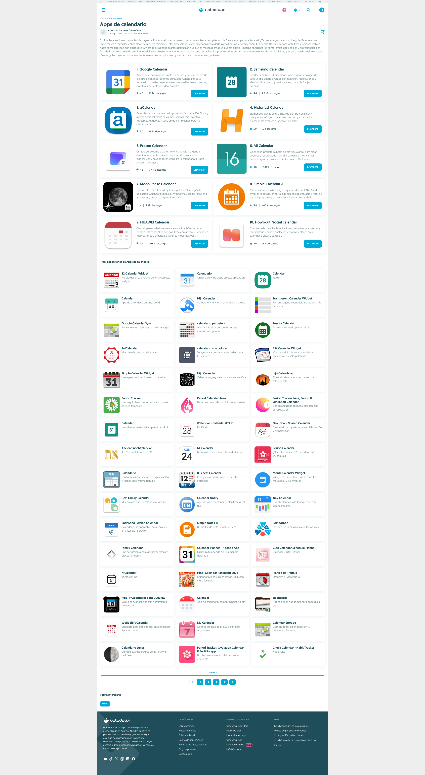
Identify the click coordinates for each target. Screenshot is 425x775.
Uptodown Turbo (239, 744)
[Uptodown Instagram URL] (122, 759)
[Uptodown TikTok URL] (111, 759)
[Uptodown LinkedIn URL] (128, 759)
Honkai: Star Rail (135, 1)
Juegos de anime (176, 1)
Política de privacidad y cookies (290, 730)
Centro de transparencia (191, 739)
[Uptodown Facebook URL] (133, 759)
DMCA (277, 744)
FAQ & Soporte (234, 749)
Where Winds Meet (213, 1)
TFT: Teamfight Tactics (115, 1)
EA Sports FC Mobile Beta (156, 1)
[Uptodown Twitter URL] (117, 759)
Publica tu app (233, 730)
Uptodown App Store (237, 725)
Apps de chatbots (293, 1)
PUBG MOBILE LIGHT (194, 1)
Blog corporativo (187, 749)
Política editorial (187, 735)
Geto (320, 1)
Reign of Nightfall (257, 1)
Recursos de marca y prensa (193, 744)
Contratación (185, 753)
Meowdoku (309, 1)
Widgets (105, 704)
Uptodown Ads (234, 739)
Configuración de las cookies (288, 735)
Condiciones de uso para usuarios (291, 725)
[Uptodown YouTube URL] (105, 759)
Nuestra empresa (187, 730)
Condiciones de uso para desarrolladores (295, 740)
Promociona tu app (236, 735)
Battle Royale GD (276, 1)
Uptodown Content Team (130, 30)
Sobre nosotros (186, 725)
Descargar (199, 93)
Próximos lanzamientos (235, 1)
